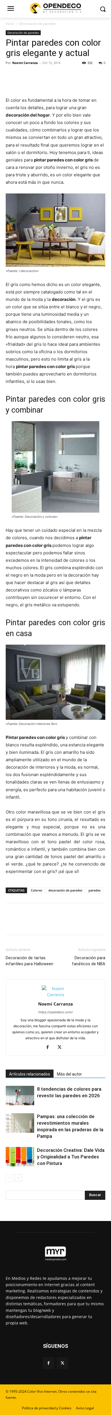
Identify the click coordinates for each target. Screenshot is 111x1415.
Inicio (10, 23)
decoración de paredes (65, 890)
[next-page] (18, 1178)
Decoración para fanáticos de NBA (88, 960)
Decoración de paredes (37, 23)
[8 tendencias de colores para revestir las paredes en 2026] (20, 1096)
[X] (24, 75)
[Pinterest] (37, 75)
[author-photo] (55, 994)
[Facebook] (11, 75)
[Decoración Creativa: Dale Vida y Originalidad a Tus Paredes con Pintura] (20, 1157)
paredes (94, 890)
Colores (36, 890)
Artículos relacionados (29, 1074)
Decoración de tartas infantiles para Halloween (29, 960)
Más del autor (69, 1074)
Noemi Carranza (25, 63)
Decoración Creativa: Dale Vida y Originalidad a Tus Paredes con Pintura (70, 1156)
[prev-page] (9, 1178)
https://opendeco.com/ (55, 1012)
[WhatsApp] (50, 75)
